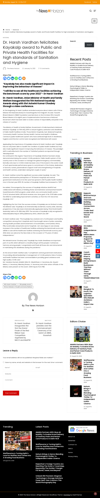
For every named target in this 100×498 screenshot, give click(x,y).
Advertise (71, 441)
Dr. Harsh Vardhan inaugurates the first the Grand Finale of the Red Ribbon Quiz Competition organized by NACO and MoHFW (22, 330)
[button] (13, 467)
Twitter (94, 2)
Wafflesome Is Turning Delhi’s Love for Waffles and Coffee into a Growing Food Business (82, 78)
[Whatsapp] (16, 78)
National (6, 37)
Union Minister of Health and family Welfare (18, 287)
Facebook (87, 2)
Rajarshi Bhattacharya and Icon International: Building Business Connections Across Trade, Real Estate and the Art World (90, 205)
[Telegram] (20, 78)
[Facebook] (5, 78)
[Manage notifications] (95, 493)
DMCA (70, 449)
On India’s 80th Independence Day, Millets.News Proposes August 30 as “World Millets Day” (90, 234)
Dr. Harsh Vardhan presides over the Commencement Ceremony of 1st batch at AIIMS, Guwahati (43, 328)
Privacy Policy (73, 456)
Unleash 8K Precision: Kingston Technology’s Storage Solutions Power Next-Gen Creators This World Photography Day (81, 112)
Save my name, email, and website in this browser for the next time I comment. (34, 362)
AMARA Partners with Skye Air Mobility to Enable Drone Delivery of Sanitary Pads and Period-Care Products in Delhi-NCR (81, 66)
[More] (24, 78)
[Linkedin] (12, 78)
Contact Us (72, 445)
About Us (71, 437)
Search (73, 41)
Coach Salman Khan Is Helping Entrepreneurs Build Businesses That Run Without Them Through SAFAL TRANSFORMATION (91, 265)
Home (70, 452)
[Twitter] (8, 78)
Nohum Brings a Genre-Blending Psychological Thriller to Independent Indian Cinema (81, 88)
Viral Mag (67, 495)
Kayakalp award (26, 284)
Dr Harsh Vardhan (10, 284)
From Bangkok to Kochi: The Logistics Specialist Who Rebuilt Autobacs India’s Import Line (89, 295)
